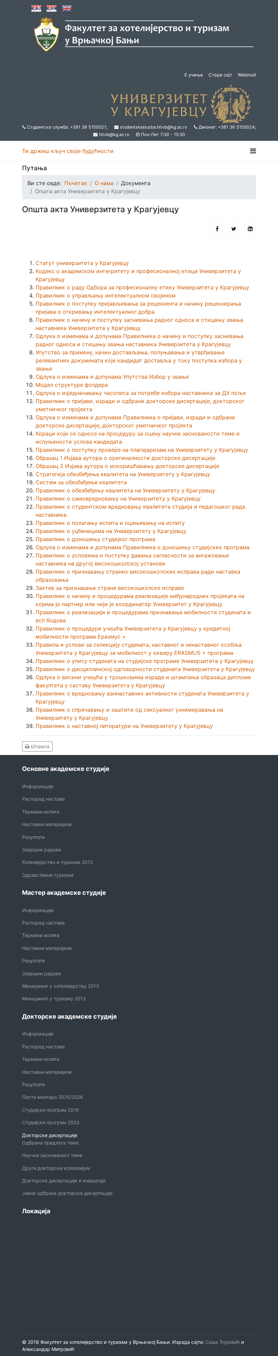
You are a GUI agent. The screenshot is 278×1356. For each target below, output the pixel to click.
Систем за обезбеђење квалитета (81, 482)
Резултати (33, 837)
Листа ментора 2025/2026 (52, 1097)
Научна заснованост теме (52, 1155)
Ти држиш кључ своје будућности (68, 151)
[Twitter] (233, 228)
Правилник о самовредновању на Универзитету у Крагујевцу (118, 498)
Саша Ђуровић (222, 1342)
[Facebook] (217, 228)
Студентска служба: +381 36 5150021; (67, 127)
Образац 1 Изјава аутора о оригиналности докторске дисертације (125, 457)
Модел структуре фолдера (72, 384)
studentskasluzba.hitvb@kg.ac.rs (153, 127)
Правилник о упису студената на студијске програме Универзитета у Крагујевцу (145, 661)
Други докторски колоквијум (56, 1168)
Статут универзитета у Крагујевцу (82, 263)
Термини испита (40, 812)
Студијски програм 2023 (50, 1122)
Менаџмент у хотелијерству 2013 (60, 986)
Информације (38, 786)
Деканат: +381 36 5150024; (227, 127)
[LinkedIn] (250, 228)
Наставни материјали (47, 824)
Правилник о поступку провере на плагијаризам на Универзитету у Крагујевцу (142, 449)
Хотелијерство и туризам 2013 (57, 862)
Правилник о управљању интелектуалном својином (106, 295)
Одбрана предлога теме (50, 1143)
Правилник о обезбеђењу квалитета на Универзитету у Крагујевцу (125, 490)
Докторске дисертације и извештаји (63, 1180)
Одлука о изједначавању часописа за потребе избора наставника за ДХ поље (141, 393)
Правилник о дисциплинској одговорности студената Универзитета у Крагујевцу (145, 669)
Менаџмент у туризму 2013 (54, 998)
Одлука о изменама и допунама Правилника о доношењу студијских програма (143, 547)
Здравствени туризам (48, 875)
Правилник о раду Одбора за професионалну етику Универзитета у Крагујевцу (142, 287)
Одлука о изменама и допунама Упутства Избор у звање (112, 376)
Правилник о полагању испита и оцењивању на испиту (110, 522)
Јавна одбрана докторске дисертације (67, 1193)
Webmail (247, 74)
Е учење (193, 74)
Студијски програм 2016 (50, 1110)
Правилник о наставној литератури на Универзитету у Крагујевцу (124, 726)
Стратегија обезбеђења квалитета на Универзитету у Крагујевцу (123, 474)
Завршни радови (41, 849)
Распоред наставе (43, 799)
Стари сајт (220, 74)
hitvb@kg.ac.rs (114, 134)
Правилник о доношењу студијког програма (95, 539)
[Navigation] (253, 151)
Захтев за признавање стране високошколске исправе (110, 587)
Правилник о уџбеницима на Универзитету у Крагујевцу (111, 531)
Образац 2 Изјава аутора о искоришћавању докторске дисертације (127, 466)
